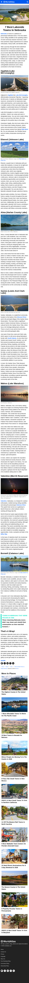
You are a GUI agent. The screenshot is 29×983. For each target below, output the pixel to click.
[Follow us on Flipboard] (2, 971)
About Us (3, 958)
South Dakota (12, 338)
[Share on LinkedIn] (13, 663)
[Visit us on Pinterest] (11, 971)
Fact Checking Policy (6, 961)
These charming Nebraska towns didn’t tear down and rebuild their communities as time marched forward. (14, 623)
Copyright (3, 956)
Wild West (25, 129)
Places (17, 668)
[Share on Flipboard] (2, 663)
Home (2, 949)
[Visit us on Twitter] (8, 971)
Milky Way (4, 534)
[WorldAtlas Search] (27, 2)
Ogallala (10, 95)
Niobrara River (21, 505)
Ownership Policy (5, 965)
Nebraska (4, 33)
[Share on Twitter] (7, 663)
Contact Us (3, 951)
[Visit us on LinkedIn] (14, 971)
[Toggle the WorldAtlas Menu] (1, 2)
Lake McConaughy (22, 95)
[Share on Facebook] (5, 663)
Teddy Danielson (4, 668)
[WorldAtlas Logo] (9, 2)
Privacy (2, 954)
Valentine (4, 501)
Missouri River (21, 317)
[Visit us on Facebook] (5, 971)
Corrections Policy (5, 963)
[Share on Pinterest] (10, 663)
